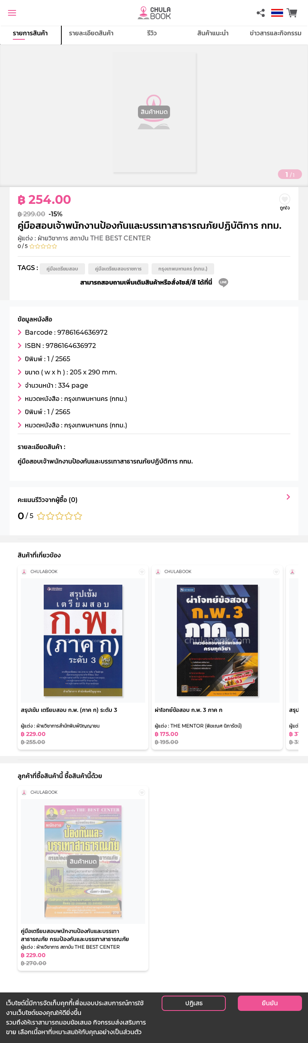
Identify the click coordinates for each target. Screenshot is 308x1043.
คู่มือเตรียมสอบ (62, 269)
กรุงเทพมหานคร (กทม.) (182, 269)
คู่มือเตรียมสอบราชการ (118, 269)
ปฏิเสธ (194, 1003)
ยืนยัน (270, 1003)
